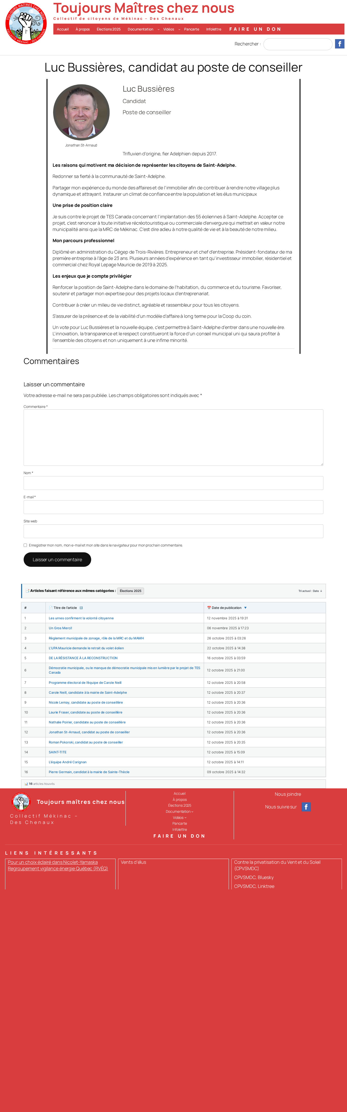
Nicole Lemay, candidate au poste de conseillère (86, 702)
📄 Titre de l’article (66, 608)
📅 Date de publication (227, 608)
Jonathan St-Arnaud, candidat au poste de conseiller (89, 732)
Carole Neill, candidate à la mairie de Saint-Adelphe (88, 692)
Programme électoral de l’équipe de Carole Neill (85, 683)
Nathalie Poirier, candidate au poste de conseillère (87, 722)
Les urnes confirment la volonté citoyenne (81, 618)
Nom (28, 472)
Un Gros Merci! (60, 628)
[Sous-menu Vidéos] (179, 29)
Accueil (63, 29)
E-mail (30, 496)
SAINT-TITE (58, 752)
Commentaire (36, 406)
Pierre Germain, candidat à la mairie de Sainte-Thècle (89, 772)
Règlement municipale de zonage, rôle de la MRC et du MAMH (96, 638)
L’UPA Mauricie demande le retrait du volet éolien (86, 648)
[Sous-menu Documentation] (158, 29)
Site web (30, 521)
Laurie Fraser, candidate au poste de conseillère (85, 712)
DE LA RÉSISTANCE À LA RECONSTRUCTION (83, 658)
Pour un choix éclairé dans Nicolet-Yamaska (53, 862)
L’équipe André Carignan (68, 762)
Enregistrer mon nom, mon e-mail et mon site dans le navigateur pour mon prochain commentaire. (106, 545)
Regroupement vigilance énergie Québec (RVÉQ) (58, 868)
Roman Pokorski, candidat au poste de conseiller (86, 742)
